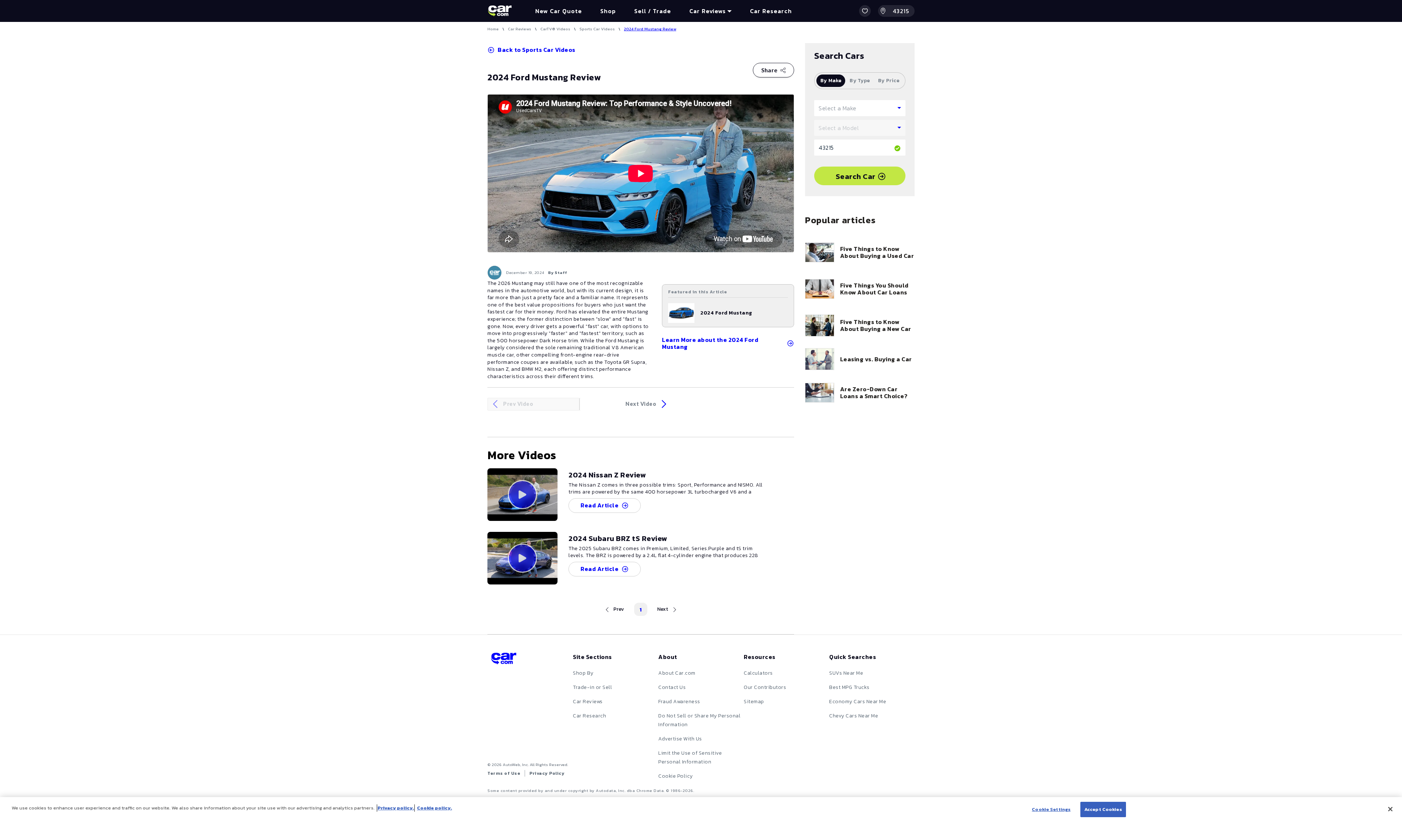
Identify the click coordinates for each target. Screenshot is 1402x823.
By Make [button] (831, 80)
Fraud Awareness (679, 701)
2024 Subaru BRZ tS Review (617, 538)
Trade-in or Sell (592, 687)
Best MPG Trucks (849, 687)
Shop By (583, 673)
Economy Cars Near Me (857, 701)
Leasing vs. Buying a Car (876, 359)
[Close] (1390, 809)
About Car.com (677, 673)
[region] (701, 810)
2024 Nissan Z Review (607, 474)
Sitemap (754, 701)
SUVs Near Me (846, 673)
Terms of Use (503, 773)
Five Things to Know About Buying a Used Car (877, 252)
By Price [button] (888, 80)
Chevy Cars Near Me (853, 716)
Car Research (589, 716)
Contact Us (672, 687)
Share (769, 69)
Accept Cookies (1103, 809)
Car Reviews (519, 29)
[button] (865, 11)
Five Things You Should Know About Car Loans (874, 289)
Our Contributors (765, 687)
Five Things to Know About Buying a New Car (875, 325)
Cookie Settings (1051, 809)
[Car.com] (499, 10)
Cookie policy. (434, 807)
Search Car (856, 176)
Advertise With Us (680, 739)
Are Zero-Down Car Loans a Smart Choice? (873, 393)
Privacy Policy (546, 773)
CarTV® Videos (555, 29)
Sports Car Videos (597, 29)
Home (493, 29)
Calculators (758, 673)
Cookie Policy (675, 776)
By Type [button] (860, 80)
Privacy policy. (396, 807)
